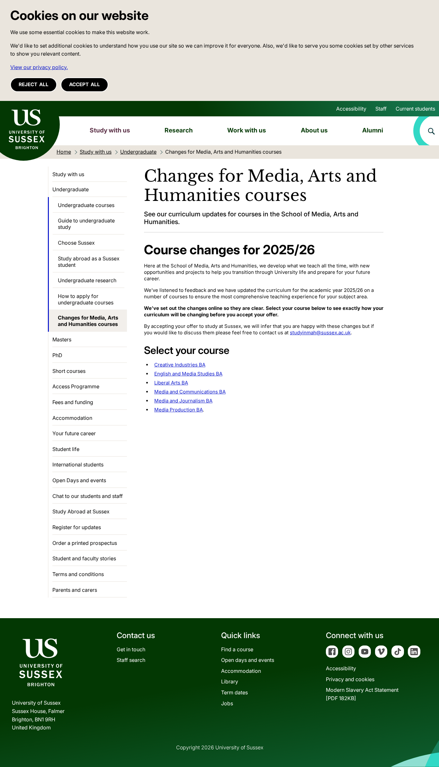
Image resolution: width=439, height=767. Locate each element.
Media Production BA (178, 410)
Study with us (110, 130)
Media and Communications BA (190, 392)
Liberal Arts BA (171, 383)
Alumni (372, 130)
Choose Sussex (76, 242)
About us (314, 130)
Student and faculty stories (84, 558)
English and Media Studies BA (188, 374)
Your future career (74, 433)
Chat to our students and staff (87, 496)
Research (179, 130)
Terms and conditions (78, 574)
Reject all (34, 84)
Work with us (246, 130)
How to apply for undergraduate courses (85, 299)
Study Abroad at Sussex (81, 511)
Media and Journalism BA (183, 401)
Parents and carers (74, 590)
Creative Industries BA (179, 365)
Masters (61, 339)
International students (77, 464)
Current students (415, 108)
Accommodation (72, 418)
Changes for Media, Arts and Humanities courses (88, 320)
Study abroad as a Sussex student (89, 261)
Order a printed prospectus (84, 543)
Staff (381, 108)
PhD (57, 355)
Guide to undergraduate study (86, 223)
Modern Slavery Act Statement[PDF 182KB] (362, 694)
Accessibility (351, 108)
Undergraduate (70, 189)
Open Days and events (79, 480)
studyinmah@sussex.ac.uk (320, 332)
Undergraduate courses (86, 205)
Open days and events (247, 660)
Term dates (234, 692)
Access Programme (75, 386)
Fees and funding (72, 402)
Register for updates (76, 527)
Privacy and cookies (350, 679)
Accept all (84, 84)
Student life (65, 449)
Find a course (237, 649)
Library (229, 681)
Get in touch (131, 649)
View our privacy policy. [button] (39, 67)
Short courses (68, 371)
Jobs (227, 703)
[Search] (426, 130)
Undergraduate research (87, 280)
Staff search (131, 660)
